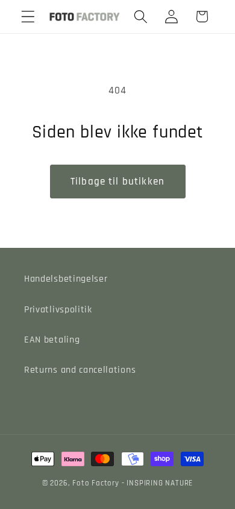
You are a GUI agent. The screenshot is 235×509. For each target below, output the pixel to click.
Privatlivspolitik (58, 309)
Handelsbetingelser (65, 279)
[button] (28, 16)
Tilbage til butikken (117, 181)
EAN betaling (52, 340)
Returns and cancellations (80, 370)
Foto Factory (95, 483)
